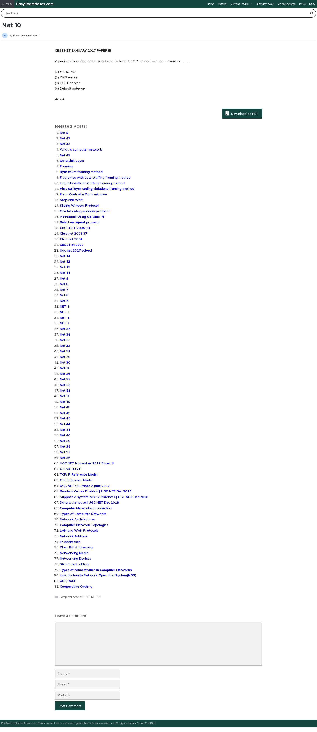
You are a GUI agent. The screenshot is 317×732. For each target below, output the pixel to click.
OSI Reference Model (76, 480)
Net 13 (65, 261)
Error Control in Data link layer (84, 194)
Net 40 (65, 435)
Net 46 (65, 413)
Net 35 (65, 329)
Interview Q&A (265, 3)
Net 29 (65, 357)
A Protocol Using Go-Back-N (82, 217)
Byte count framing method (81, 172)
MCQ (312, 3)
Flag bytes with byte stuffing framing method (95, 177)
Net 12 (65, 267)
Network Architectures (77, 519)
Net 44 (65, 424)
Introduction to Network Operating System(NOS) (98, 575)
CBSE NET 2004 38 (75, 228)
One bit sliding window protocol (84, 211)
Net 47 (65, 138)
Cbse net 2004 (71, 239)
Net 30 (65, 362)
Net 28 (65, 368)
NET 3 (64, 312)
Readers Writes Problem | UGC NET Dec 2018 (95, 491)
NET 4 (64, 306)
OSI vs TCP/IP (70, 469)
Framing (66, 166)
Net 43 (65, 144)
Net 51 (65, 390)
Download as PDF (244, 114)
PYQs (302, 3)
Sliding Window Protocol (79, 205)
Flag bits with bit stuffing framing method (92, 183)
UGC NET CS (93, 597)
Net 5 (64, 301)
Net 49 (65, 402)
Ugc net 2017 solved (76, 250)
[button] (7, 4)
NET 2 (64, 323)
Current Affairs (240, 3)
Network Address (74, 536)
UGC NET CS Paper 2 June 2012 (85, 486)
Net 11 (65, 273)
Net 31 (65, 351)
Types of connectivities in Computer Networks (96, 570)
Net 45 (65, 418)
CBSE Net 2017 (72, 245)
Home (210, 3)
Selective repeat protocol (79, 222)
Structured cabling (74, 564)
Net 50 (65, 396)
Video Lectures (287, 3)
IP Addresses (70, 542)
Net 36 (65, 458)
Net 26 (65, 373)
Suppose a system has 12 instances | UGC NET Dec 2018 (104, 497)
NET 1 (64, 317)
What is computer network (81, 149)
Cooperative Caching (76, 586)
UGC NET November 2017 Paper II (87, 463)
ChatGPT (150, 723)
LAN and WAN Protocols (79, 530)
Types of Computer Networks (83, 514)
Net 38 (65, 446)
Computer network (71, 597)
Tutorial (222, 3)
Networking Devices (75, 558)
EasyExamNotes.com (35, 4)
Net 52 (65, 385)
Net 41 (65, 430)
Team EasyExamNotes (25, 35)
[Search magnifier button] (311, 13)
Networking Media (74, 553)
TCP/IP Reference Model (78, 474)
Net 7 (64, 289)
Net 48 (65, 407)
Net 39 (65, 441)
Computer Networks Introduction (86, 508)
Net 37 (65, 452)
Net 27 (65, 379)
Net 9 (64, 132)
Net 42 (65, 155)
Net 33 (65, 340)
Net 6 (64, 295)
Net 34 (65, 334)
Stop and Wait (71, 200)
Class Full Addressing (76, 547)
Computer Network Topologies (84, 525)
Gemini (131, 723)
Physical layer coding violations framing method (97, 188)
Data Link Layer (72, 160)
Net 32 (65, 345)
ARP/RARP (68, 581)
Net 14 (65, 256)
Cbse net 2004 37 (73, 233)
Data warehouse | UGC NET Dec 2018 (89, 502)
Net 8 (64, 284)
